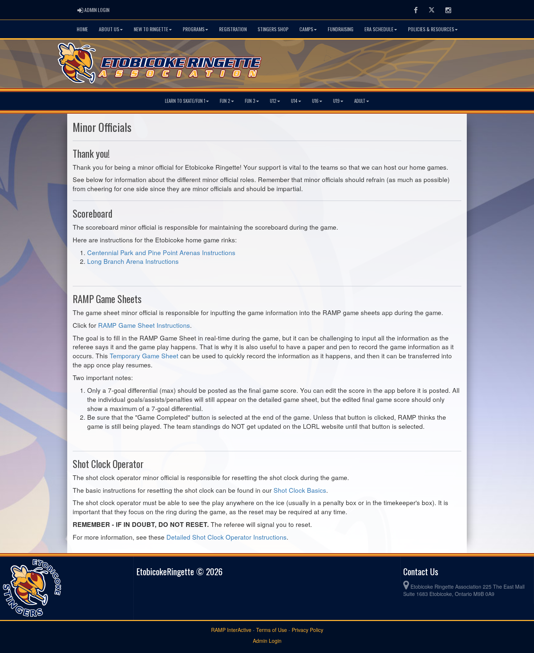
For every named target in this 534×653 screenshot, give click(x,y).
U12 (273, 100)
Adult (359, 100)
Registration (233, 29)
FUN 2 (225, 100)
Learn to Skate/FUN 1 (185, 100)
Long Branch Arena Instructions (133, 261)
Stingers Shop (273, 29)
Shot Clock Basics (300, 490)
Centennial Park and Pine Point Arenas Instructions (161, 252)
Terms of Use (271, 629)
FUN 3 (250, 100)
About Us (109, 29)
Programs (194, 29)
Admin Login (267, 640)
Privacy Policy (307, 629)
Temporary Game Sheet (144, 355)
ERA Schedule (378, 29)
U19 (336, 100)
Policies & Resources (431, 29)
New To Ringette (151, 29)
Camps (306, 29)
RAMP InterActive (231, 629)
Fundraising (340, 29)
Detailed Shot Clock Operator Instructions (226, 536)
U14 (294, 100)
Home (82, 29)
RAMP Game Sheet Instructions (144, 325)
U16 (315, 100)
